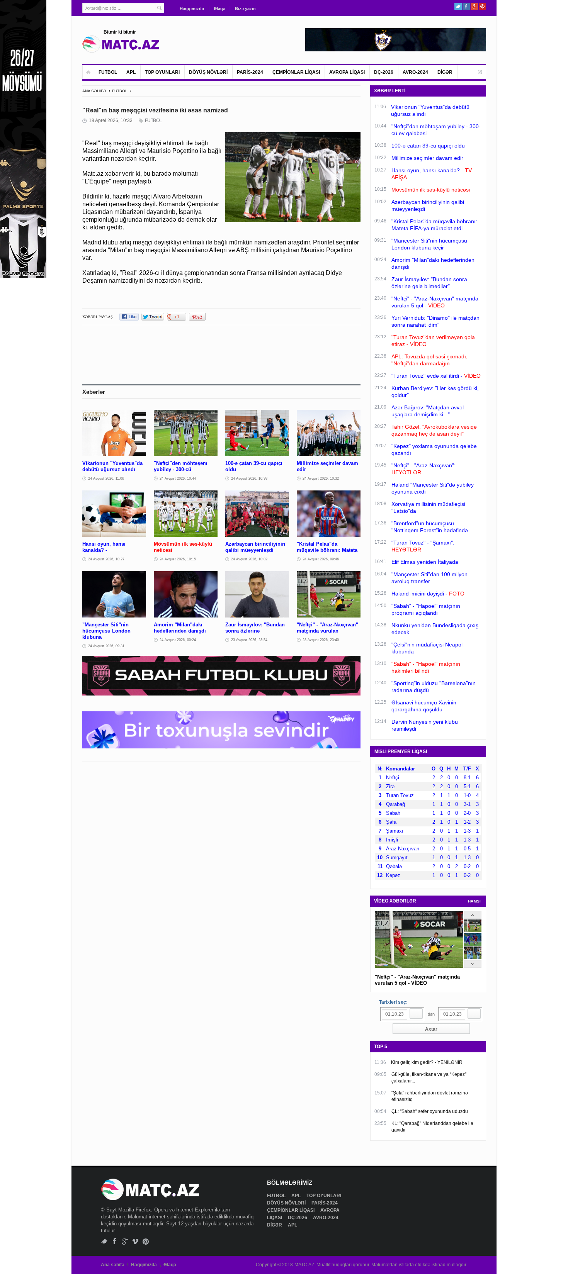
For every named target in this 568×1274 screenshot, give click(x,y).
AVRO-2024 (415, 72)
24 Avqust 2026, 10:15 (178, 559)
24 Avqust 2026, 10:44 (178, 478)
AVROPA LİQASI (347, 72)
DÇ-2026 (383, 72)
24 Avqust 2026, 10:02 (249, 559)
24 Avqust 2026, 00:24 (178, 640)
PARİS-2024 (250, 72)
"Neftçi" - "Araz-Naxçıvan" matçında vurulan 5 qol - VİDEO (417, 980)
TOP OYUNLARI (162, 72)
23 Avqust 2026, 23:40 (321, 640)
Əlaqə (219, 8)
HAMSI (474, 901)
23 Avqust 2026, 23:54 (249, 640)
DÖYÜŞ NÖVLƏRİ (208, 72)
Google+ (474, 6)
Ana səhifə (112, 1264)
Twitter (458, 6)
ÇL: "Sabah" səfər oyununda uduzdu (429, 1111)
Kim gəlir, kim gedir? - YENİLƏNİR (427, 1062)
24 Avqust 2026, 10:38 (249, 478)
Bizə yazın (245, 8)
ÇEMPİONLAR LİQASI (296, 72)
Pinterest (482, 6)
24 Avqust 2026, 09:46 (321, 559)
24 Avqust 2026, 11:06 (106, 478)
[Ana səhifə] (88, 72)
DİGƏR (444, 72)
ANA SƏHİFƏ (94, 91)
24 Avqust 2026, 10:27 (106, 559)
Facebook (466, 6)
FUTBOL (108, 72)
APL (131, 72)
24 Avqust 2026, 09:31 (106, 646)
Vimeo (135, 1241)
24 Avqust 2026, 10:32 (321, 478)
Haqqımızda (192, 8)
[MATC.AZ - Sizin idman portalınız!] (121, 44)
